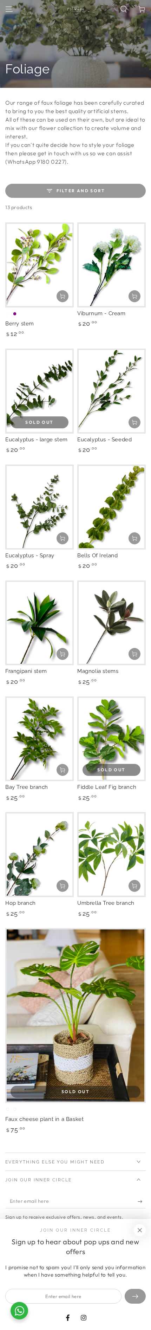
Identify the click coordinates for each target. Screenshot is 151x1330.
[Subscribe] (142, 1201)
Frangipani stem (26, 671)
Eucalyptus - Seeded (104, 439)
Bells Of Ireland (97, 555)
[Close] (139, 1230)
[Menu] (9, 9)
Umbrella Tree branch (105, 903)
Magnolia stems (97, 671)
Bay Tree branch (26, 787)
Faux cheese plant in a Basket (44, 1119)
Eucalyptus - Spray (29, 555)
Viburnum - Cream (101, 313)
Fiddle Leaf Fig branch (106, 787)
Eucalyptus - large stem (36, 439)
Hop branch (20, 903)
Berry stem (19, 323)
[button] (123, 9)
